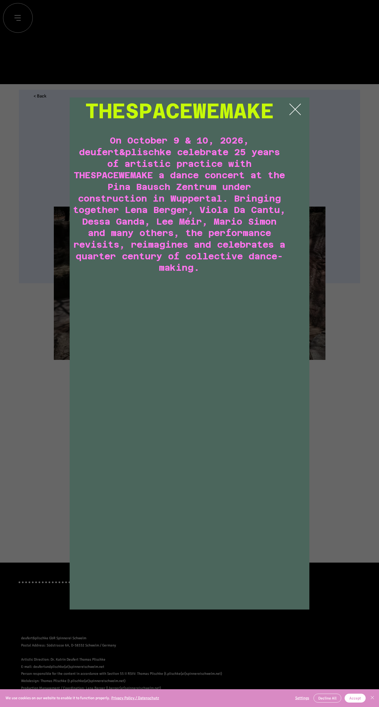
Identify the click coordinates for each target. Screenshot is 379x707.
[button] (295, 110)
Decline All (327, 698)
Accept (355, 698)
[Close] (372, 698)
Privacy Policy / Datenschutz (135, 698)
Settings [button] (302, 698)
